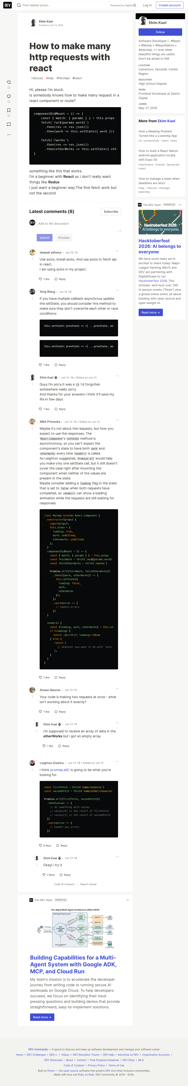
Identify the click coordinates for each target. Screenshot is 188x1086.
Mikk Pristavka (50, 421)
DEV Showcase (53, 1060)
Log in (147, 5)
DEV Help (108, 1054)
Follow (160, 32)
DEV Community (38, 1049)
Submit (45, 238)
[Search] (19, 5)
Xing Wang (47, 291)
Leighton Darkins (52, 763)
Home (19, 1054)
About (69, 1060)
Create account (170, 5)
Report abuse (88, 884)
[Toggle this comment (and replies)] (32, 259)
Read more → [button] (42, 1017)
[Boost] (9, 124)
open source (71, 1070)
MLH (141, 1060)
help (50, 78)
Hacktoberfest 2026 (153, 281)
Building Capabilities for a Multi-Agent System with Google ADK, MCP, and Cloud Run (73, 964)
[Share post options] (8, 134)
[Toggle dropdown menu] (117, 251)
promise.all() (60, 770)
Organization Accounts (156, 1054)
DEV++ (53, 1054)
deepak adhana (50, 252)
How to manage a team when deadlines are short (159, 185)
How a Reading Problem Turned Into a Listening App (157, 135)
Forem (51, 1070)
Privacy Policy (96, 1065)
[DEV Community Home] (7, 5)
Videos (65, 1054)
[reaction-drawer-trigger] (9, 83)
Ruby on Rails (86, 1074)
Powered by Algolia (121, 5)
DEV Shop (129, 1060)
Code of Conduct (64, 884)
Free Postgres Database (104, 1060)
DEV (107, 1070)
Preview (63, 238)
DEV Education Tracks (86, 1054)
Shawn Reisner (50, 690)
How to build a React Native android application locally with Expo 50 (158, 159)
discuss (37, 78)
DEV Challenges (36, 1054)
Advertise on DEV (128, 1054)
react (77, 78)
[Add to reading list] (9, 111)
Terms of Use (116, 1065)
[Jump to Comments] (9, 97)
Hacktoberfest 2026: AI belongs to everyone (160, 246)
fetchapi (63, 78)
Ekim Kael (46, 21)
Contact (81, 1060)
